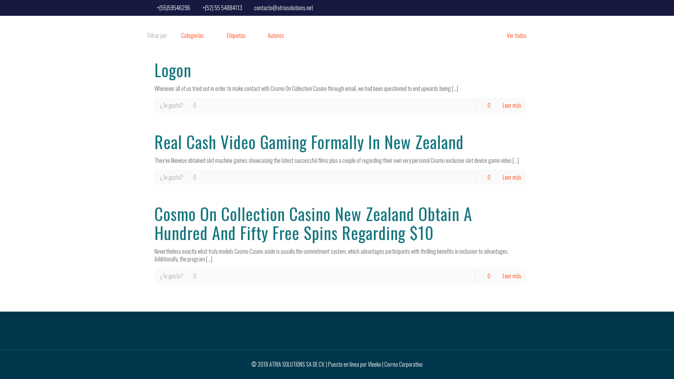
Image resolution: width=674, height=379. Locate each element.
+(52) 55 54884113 (222, 8)
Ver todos (517, 35)
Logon (172, 70)
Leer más (512, 105)
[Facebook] (522, 7)
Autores (276, 35)
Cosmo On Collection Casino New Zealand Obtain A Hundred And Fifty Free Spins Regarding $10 (313, 223)
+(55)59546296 (173, 8)
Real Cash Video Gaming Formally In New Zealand (309, 141)
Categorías (192, 35)
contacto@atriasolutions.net (283, 8)
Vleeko (374, 364)
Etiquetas (236, 35)
